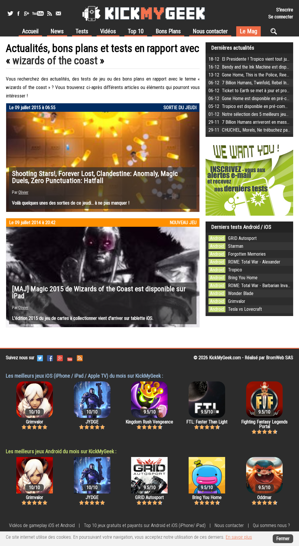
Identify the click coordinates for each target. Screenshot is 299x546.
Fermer (283, 538)
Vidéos (108, 31)
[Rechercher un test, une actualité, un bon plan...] (275, 31)
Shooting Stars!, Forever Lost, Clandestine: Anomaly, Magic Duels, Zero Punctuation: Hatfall (95, 177)
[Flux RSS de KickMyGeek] (49, 13)
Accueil (30, 31)
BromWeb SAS (279, 357)
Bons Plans (168, 31)
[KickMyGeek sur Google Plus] (26, 13)
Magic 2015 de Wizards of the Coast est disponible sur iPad (99, 292)
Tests (82, 31)
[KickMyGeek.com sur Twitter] (40, 357)
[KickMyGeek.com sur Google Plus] (59, 357)
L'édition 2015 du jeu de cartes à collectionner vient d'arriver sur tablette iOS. (82, 318)
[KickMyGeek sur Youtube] (38, 13)
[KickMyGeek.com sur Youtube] (69, 357)
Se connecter (280, 17)
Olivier (23, 192)
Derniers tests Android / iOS (241, 227)
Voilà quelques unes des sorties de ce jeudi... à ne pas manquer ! (70, 203)
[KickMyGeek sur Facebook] (18, 13)
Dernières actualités (232, 48)
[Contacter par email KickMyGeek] (58, 13)
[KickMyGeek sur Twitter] (10, 13)
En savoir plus (239, 537)
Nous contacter (210, 31)
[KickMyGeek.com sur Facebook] (49, 357)
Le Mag (248, 31)
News (57, 31)
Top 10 (136, 31)
